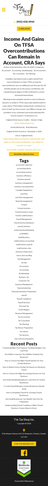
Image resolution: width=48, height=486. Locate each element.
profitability (24, 234)
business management (24, 183)
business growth (24, 179)
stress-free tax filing (24, 255)
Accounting (16, 70)
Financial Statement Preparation (24, 291)
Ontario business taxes (24, 212)
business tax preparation (24, 186)
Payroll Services (24, 302)
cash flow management (24, 197)
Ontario (24, 205)
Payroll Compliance (24, 299)
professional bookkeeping (24, 230)
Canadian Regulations (24, 190)
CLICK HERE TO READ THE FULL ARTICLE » (24, 149)
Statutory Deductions (24, 252)
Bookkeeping (27, 70)
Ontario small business (24, 215)
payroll (24, 295)
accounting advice (24, 168)
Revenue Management (24, 313)
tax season (24, 331)
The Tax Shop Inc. (24, 419)
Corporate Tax (24, 281)
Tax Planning (30, 74)
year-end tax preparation (24, 339)
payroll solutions (24, 226)
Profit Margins (24, 310)
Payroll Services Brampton (24, 223)
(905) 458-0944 (25, 21)
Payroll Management (24, 219)
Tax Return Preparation (24, 328)
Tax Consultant (18, 74)
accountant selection (24, 165)
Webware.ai (28, 481)
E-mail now (24, 29)
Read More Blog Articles (24, 154)
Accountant (6, 70)
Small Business (24, 237)
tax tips (24, 262)
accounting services (24, 172)
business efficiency (24, 176)
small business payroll (24, 244)
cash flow (24, 194)
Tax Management (24, 259)
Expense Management (24, 284)
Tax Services (24, 335)
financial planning (24, 288)
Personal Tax (24, 306)
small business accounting (24, 241)
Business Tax (24, 277)
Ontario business (24, 208)
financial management (24, 201)
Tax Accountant (39, 70)
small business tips (24, 248)
